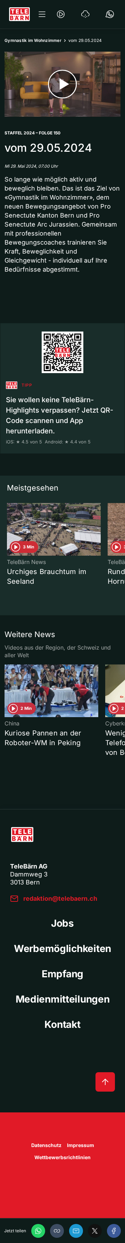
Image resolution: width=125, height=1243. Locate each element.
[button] (57, 1231)
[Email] (76, 1231)
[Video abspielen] (62, 84)
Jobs (62, 923)
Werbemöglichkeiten (62, 948)
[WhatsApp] (38, 1231)
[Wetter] (85, 14)
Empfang (62, 974)
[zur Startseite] (19, 14)
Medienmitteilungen (63, 999)
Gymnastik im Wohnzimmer (33, 40)
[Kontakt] (109, 14)
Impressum (80, 1145)
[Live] (60, 14)
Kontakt (62, 1024)
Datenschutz (46, 1145)
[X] (95, 1231)
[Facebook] (114, 1231)
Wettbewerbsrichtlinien (62, 1157)
